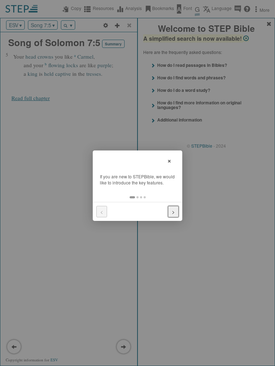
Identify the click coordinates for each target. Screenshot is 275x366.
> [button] (173, 211)
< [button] (101, 211)
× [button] (169, 160)
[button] (132, 197)
